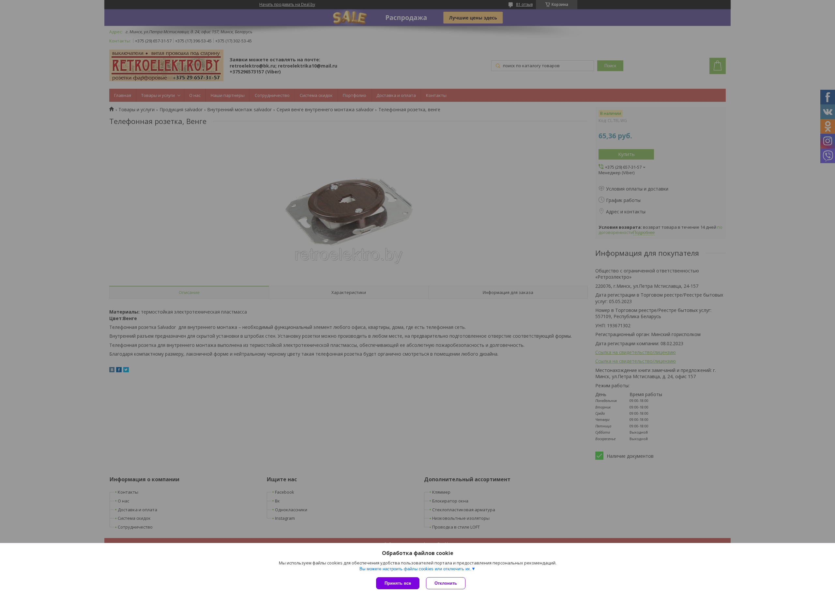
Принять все (398, 583)
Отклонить (445, 583)
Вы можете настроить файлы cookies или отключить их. (415, 568)
